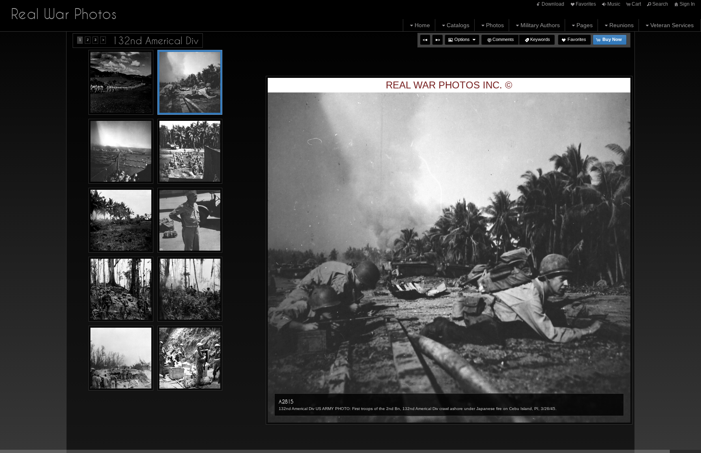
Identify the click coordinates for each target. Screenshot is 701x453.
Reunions (621, 25)
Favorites (586, 4)
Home (422, 25)
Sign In (687, 4)
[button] (425, 39)
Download (553, 4)
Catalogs (458, 25)
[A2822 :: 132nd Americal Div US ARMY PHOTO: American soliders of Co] (120, 358)
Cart (636, 4)
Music (613, 4)
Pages (584, 25)
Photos (495, 25)
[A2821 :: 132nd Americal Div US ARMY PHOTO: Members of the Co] (189, 289)
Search (660, 4)
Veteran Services (672, 25)
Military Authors (540, 25)
